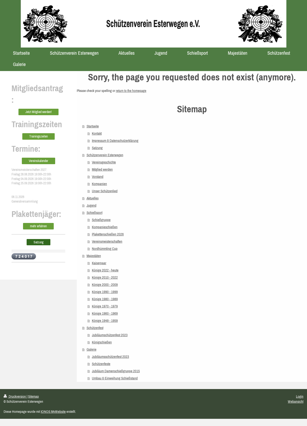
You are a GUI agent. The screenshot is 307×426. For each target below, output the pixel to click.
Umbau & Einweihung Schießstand (115, 378)
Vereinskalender (38, 161)
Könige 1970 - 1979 (105, 306)
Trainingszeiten (38, 136)
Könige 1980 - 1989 (105, 299)
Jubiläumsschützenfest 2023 (110, 356)
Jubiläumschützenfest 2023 (110, 335)
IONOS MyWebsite (53, 411)
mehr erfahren (38, 226)
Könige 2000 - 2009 (105, 284)
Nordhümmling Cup (105, 248)
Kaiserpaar (99, 263)
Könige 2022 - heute (105, 270)
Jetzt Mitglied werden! (38, 112)
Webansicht (295, 401)
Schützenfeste (101, 364)
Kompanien (99, 184)
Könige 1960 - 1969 (105, 313)
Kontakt (97, 133)
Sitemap (33, 396)
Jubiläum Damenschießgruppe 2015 (116, 371)
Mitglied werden (102, 169)
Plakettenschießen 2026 (108, 234)
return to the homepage (131, 91)
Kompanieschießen (105, 227)
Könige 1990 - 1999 (105, 292)
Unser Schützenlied (105, 191)
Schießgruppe (101, 220)
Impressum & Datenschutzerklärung (115, 140)
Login (299, 396)
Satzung (97, 148)
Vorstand (97, 176)
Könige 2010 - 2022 (105, 277)
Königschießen (102, 342)
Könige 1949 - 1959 (105, 320)
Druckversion (17, 396)
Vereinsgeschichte (104, 162)
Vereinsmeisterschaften (107, 241)
